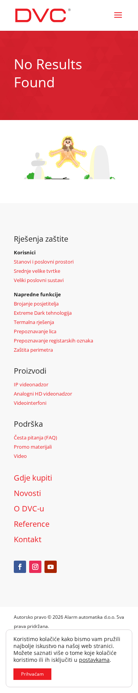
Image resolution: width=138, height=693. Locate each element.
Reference (31, 524)
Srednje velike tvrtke (37, 270)
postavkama (94, 659)
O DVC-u (29, 508)
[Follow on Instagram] (35, 567)
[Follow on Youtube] (50, 567)
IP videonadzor (31, 384)
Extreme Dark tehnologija (43, 312)
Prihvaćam (32, 674)
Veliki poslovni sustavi (39, 280)
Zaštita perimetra (33, 349)
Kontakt (27, 539)
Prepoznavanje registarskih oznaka (53, 340)
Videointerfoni (30, 402)
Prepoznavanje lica (35, 331)
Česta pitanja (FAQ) (35, 437)
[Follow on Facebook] (20, 567)
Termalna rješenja (34, 322)
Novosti (27, 493)
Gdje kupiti (33, 478)
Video (20, 456)
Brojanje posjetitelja (36, 303)
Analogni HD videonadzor (43, 393)
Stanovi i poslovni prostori (44, 261)
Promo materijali (33, 446)
